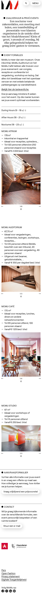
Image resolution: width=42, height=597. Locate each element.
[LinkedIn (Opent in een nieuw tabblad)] (10, 591)
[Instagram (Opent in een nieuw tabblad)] (6, 591)
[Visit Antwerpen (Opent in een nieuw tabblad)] (4, 548)
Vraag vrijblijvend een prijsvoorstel (21, 491)
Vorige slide (5, 185)
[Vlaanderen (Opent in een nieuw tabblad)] (19, 548)
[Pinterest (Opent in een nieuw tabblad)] (14, 591)
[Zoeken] (26, 3)
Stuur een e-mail (12, 525)
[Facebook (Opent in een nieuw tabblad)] (2, 591)
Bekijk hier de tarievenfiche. (15, 89)
